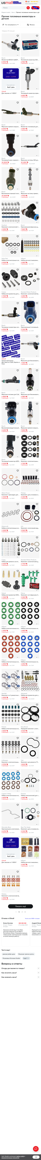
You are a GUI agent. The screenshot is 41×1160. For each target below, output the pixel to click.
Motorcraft (5, 526)
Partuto (23, 459)
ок (36, 1157)
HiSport (23, 258)
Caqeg (3, 560)
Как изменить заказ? (9, 977)
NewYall (4, 693)
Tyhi (22, 760)
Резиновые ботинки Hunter (11, 958)
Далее (25, 912)
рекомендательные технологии (10, 1158)
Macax (23, 593)
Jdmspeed (24, 693)
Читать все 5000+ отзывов (32, 918)
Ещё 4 (25, 958)
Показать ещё (20, 906)
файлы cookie (20, 1156)
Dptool (4, 593)
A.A (22, 526)
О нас (35, 7)
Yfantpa (23, 493)
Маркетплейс (5, 12)
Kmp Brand (24, 727)
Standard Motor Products (28, 292)
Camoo (4, 292)
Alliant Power (6, 493)
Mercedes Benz (6, 827)
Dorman (23, 793)
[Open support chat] (36, 1149)
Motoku (4, 894)
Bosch (3, 58)
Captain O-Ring (6, 793)
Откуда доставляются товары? (13, 968)
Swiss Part (5, 258)
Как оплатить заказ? (9, 973)
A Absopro (5, 760)
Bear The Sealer (25, 827)
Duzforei (4, 225)
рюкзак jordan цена (9, 954)
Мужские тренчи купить (26, 954)
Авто (13, 12)
